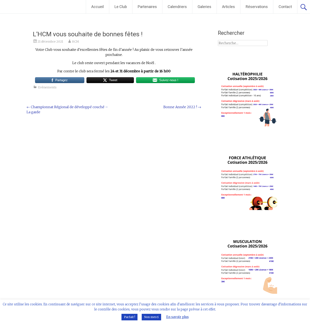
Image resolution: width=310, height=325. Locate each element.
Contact (285, 6)
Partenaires (147, 6)
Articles (228, 6)
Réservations (257, 6)
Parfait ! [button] (129, 317)
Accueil (97, 6)
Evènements (47, 87)
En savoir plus (177, 317)
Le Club (121, 6)
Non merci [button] (151, 317)
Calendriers (177, 6)
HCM (75, 41)
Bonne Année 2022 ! (182, 107)
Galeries (204, 6)
